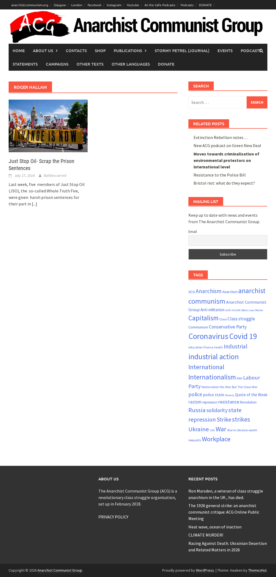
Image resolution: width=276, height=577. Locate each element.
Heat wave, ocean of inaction (215, 527)
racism (195, 402)
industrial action (213, 356)
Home (19, 50)
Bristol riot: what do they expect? (224, 183)
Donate (166, 64)
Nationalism (210, 387)
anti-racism (233, 310)
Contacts (76, 50)
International (206, 367)
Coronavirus (208, 336)
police (195, 394)
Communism (198, 327)
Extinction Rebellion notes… (221, 137)
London (76, 5)
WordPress (205, 570)
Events (225, 50)
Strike (224, 419)
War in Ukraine (237, 430)
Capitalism (203, 318)
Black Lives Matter (252, 310)
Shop (100, 50)
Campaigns (57, 64)
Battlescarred (55, 175)
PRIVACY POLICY (113, 517)
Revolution (248, 402)
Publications (128, 50)
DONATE (205, 5)
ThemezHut (257, 570)
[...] (34, 203)
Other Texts (90, 64)
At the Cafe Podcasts (159, 5)
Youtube (133, 5)
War (221, 429)
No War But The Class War (238, 387)
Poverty (229, 395)
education (195, 347)
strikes (241, 419)
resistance (228, 402)
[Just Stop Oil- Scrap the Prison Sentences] (48, 125)
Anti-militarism (213, 309)
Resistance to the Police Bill (220, 175)
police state (213, 394)
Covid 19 (243, 336)
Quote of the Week (251, 394)
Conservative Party (228, 327)
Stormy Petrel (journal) (182, 50)
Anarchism (209, 291)
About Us (43, 50)
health (218, 347)
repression (210, 402)
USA (212, 430)
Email (192, 231)
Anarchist (229, 291)
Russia (197, 410)
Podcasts (187, 5)
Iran (239, 378)
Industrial (235, 346)
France (208, 347)
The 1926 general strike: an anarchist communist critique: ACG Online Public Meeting (223, 512)
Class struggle (241, 319)
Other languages (131, 64)
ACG (191, 291)
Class (223, 319)
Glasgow (60, 5)
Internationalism (212, 377)
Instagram (114, 5)
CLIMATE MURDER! (205, 535)
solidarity (216, 410)
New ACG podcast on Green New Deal (227, 145)
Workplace (216, 439)
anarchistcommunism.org (29, 5)
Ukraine (198, 429)
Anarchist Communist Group (59, 570)
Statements (25, 64)
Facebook (94, 5)
